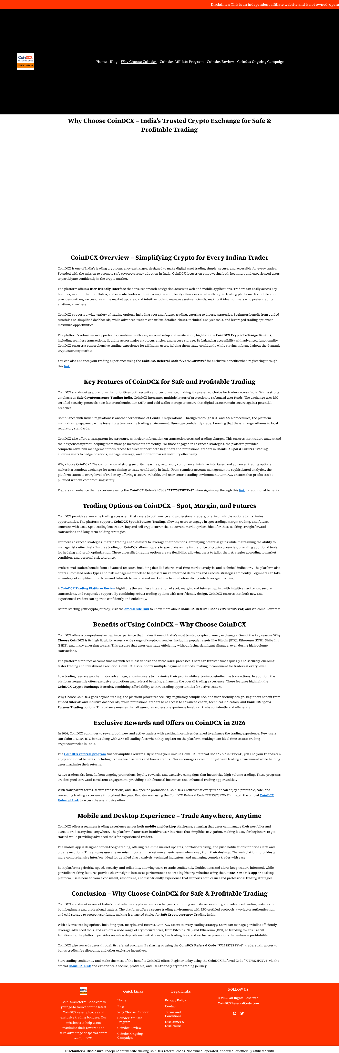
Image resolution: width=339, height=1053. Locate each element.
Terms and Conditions (173, 1014)
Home (101, 62)
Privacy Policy (175, 1000)
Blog (114, 62)
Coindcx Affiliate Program (182, 62)
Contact (171, 1006)
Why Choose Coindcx (139, 62)
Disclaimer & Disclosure (174, 1024)
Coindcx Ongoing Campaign (260, 62)
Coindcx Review (220, 62)
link (67, 366)
